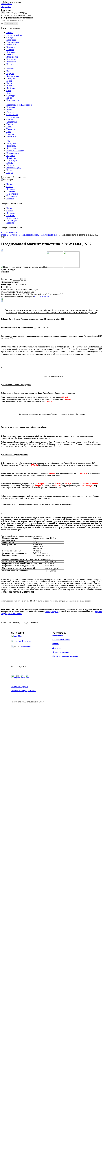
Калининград (12, 76)
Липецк (10, 86)
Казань (9, 163)
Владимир (11, 59)
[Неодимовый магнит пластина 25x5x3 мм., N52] (2, 251)
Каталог (13, 235)
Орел (8, 93)
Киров (9, 81)
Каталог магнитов (9, 232)
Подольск (10, 107)
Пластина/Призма (49, 235)
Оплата (55, 644)
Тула (8, 131)
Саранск (10, 112)
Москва (9, 32)
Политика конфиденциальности (23, 691)
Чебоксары (11, 146)
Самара (9, 37)
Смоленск (11, 119)
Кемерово (10, 78)
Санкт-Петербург (14, 35)
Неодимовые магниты (29, 235)
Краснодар (11, 40)
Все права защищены (19, 687)
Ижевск (10, 71)
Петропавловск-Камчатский (19, 105)
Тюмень (10, 134)
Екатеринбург (12, 42)
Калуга (9, 172)
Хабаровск (11, 143)
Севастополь (12, 114)
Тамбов (9, 124)
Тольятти (10, 129)
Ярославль (11, 148)
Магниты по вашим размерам (65, 656)
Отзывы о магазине (60, 652)
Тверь (9, 127)
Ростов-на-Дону (13, 168)
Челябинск (11, 158)
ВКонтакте (26, 641)
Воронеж (10, 155)
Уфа (8, 141)
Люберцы (10, 88)
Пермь (9, 170)
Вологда (10, 64)
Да (3, 13)
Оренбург (10, 95)
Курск (9, 83)
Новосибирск (12, 153)
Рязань (9, 110)
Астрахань (11, 45)
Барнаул (10, 49)
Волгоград (11, 62)
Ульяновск (11, 136)
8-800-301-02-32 (6, 4)
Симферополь (12, 117)
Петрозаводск (12, 100)
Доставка (56, 648)
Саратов (10, 165)
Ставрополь (11, 122)
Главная (4, 235)
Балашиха (10, 47)
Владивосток (12, 57)
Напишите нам (25, 646)
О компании (57, 635)
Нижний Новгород (15, 151)
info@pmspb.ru (51, 612)
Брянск (9, 54)
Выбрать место (11, 23)
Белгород (10, 52)
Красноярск (11, 160)
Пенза (9, 98)
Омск (8, 90)
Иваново (10, 69)
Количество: (7, 279)
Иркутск (10, 73)
